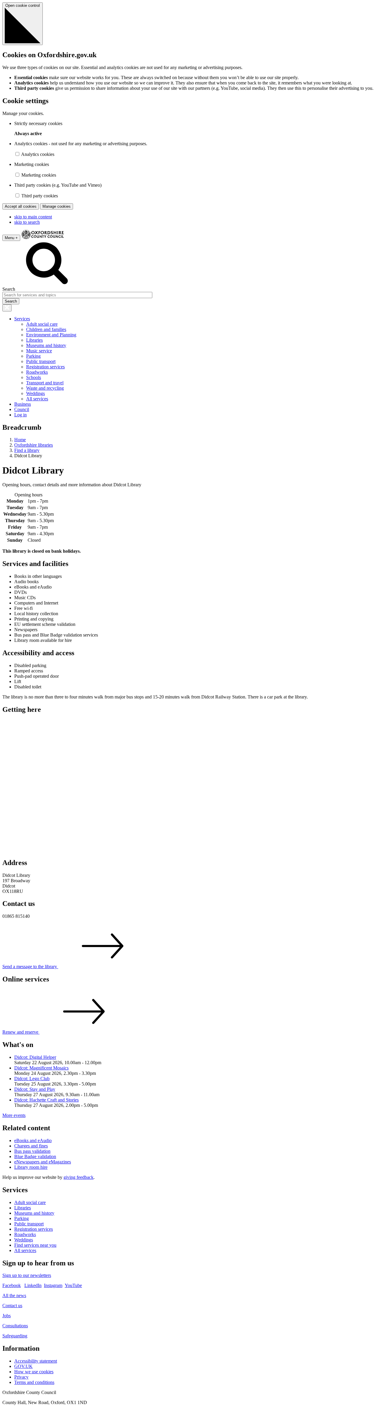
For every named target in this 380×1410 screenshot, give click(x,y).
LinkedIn (33, 1285)
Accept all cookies (21, 206)
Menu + (11, 238)
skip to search (27, 222)
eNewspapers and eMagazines (42, 1161)
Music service (39, 350)
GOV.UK (23, 1366)
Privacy (21, 1376)
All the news (14, 1295)
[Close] (7, 307)
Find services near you (35, 1245)
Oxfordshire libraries (33, 444)
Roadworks (37, 372)
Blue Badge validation (35, 1156)
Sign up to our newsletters (26, 1275)
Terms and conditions (34, 1382)
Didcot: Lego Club (32, 1078)
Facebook (11, 1285)
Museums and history (46, 345)
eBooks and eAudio (33, 1140)
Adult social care (42, 324)
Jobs (6, 1315)
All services (37, 398)
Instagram (53, 1285)
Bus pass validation (32, 1151)
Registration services (45, 366)
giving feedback (79, 1177)
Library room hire (31, 1167)
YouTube (73, 1285)
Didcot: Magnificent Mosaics (41, 1067)
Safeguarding (14, 1335)
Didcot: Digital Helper (35, 1057)
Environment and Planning (51, 334)
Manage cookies (56, 206)
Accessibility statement (35, 1360)
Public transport (41, 361)
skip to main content (33, 216)
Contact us (12, 1305)
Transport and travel (45, 382)
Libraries (34, 340)
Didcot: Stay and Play (34, 1089)
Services (22, 318)
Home (20, 439)
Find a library (26, 450)
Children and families (46, 329)
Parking (33, 356)
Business (22, 404)
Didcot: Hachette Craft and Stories (46, 1099)
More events (14, 1115)
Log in (20, 414)
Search (8, 289)
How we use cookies (33, 1371)
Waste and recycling (45, 388)
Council (21, 409)
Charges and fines (31, 1145)
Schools (33, 377)
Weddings (35, 393)
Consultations (15, 1325)
